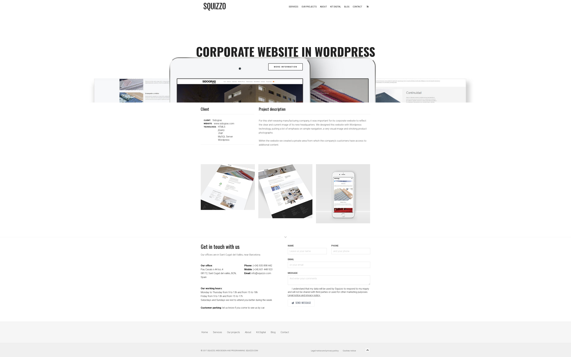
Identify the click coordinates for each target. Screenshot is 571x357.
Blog (346, 6)
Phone (334, 246)
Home (204, 332)
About (323, 6)
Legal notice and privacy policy (325, 350)
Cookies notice (349, 350)
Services (293, 6)
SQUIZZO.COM (252, 351)
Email (291, 259)
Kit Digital (335, 6)
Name (291, 246)
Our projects (309, 6)
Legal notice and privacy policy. (304, 295)
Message (293, 273)
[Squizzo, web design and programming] (215, 6)
